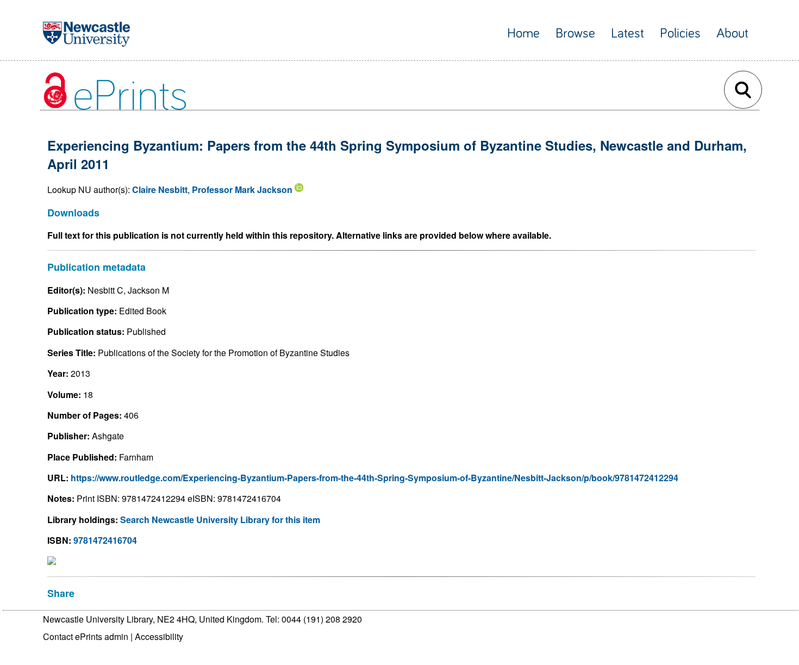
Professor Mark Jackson (242, 189)
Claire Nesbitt (160, 189)
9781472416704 (105, 540)
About (732, 33)
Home (523, 33)
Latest (627, 33)
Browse (575, 33)
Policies (680, 33)
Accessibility (159, 636)
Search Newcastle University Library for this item (220, 519)
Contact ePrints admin (85, 636)
